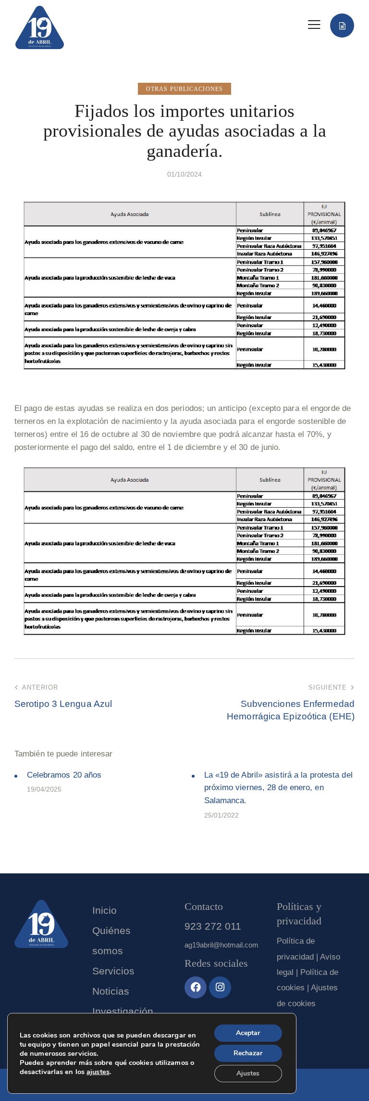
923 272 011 (212, 926)
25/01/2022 (221, 815)
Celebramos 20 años (64, 775)
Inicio (104, 910)
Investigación (122, 1011)
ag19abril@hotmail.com (221, 945)
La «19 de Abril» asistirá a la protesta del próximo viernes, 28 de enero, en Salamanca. (278, 788)
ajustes (98, 1071)
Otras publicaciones (184, 89)
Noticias (110, 991)
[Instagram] (220, 987)
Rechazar (248, 1053)
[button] (314, 24)
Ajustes (247, 1073)
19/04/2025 (44, 789)
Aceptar (248, 1032)
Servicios (113, 970)
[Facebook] (195, 987)
